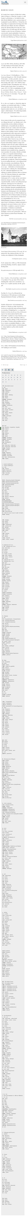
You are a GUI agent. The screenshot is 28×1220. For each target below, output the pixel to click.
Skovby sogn (5, 365)
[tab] (2, 369)
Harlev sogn (23, 365)
